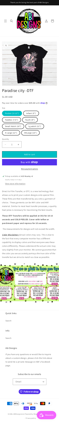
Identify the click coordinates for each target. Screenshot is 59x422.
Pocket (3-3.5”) (12, 113)
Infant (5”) (31, 113)
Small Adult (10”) (13, 126)
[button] (5, 21)
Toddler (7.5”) (11, 120)
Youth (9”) (30, 120)
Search (8, 320)
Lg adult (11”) (34, 126)
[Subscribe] (43, 382)
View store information (15, 183)
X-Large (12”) (11, 133)
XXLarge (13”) (30, 133)
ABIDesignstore (18, 414)
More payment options (29, 169)
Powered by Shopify (32, 414)
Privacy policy (31, 418)
